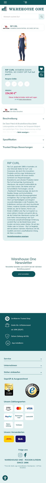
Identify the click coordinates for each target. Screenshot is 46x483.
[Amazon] (8, 408)
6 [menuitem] (7, 84)
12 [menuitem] (27, 84)
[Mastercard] (18, 408)
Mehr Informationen (25, 99)
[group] (22, 318)
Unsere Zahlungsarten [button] (14, 402)
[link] (20, 457)
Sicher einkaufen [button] (12, 372)
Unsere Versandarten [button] (14, 432)
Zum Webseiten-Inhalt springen (11, 1)
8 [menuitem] (14, 84)
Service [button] (7, 359)
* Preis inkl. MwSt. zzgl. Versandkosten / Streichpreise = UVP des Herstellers (22, 466)
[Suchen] (41, 16)
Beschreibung (10, 118)
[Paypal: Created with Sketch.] (8, 416)
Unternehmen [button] (10, 365)
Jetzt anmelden (23, 274)
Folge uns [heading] (23, 449)
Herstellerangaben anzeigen (17, 236)
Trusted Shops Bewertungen (18, 147)
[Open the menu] (5, 2)
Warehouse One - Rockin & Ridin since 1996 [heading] (23, 461)
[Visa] (29, 408)
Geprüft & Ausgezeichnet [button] (16, 379)
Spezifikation (9, 139)
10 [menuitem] (20, 84)
